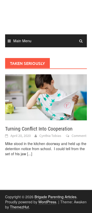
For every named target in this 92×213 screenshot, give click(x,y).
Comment (79, 135)
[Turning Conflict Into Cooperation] (46, 96)
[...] (29, 153)
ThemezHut (19, 206)
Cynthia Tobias (50, 135)
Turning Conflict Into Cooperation (39, 129)
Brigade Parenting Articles (55, 196)
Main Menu (22, 40)
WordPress (47, 201)
